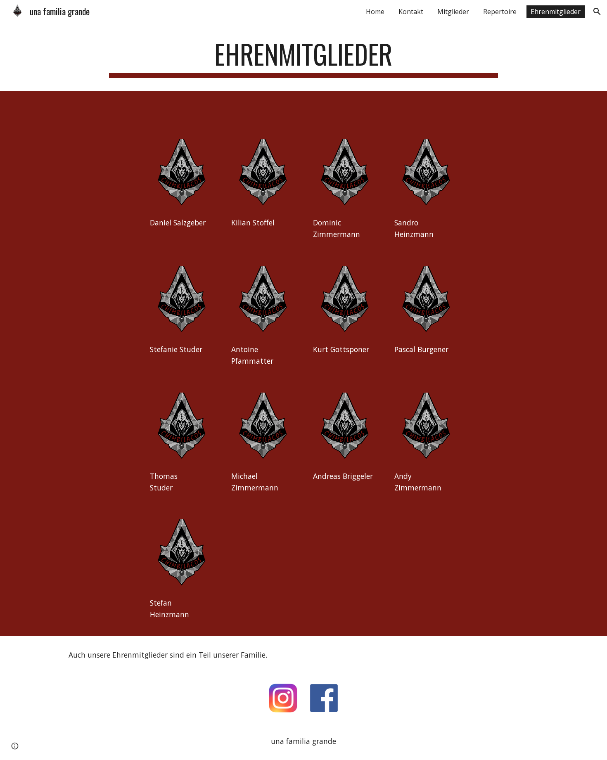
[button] (597, 11)
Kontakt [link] (410, 11)
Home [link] (375, 11)
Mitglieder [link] (453, 11)
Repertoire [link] (500, 11)
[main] (303, 58)
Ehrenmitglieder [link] (556, 11)
